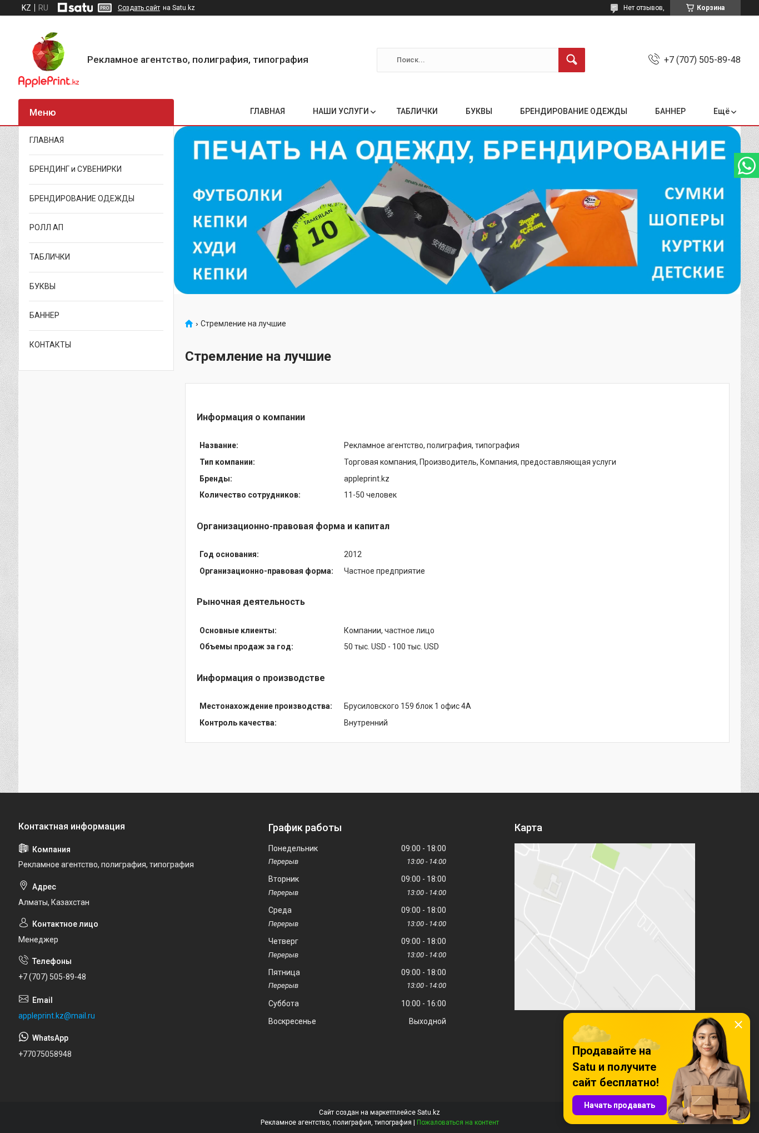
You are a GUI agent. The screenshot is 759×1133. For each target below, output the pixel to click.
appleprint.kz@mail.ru (56, 1015)
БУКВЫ (479, 111)
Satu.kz (428, 1112)
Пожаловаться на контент (458, 1122)
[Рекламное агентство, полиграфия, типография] (48, 59)
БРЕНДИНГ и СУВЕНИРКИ (75, 169)
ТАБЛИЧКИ (417, 111)
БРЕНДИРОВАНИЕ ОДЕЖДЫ (573, 111)
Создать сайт (139, 8)
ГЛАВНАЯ (267, 111)
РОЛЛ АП (46, 227)
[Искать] (571, 60)
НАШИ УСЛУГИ (341, 111)
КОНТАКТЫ (50, 344)
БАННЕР (670, 111)
